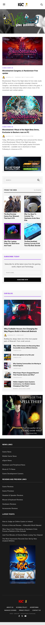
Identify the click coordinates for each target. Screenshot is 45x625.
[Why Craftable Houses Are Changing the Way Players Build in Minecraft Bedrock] (22, 313)
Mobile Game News (9, 456)
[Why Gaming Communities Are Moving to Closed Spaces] (7, 366)
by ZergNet (37, 190)
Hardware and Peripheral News (13, 465)
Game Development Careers (12, 473)
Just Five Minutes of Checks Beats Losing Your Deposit (22, 535)
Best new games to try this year (23, 355)
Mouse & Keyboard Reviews (12, 500)
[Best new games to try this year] (7, 357)
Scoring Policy (21, 607)
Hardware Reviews (9, 504)
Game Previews (8, 491)
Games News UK (7, 67)
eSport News (7, 460)
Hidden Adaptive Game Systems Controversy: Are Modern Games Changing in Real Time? (24, 384)
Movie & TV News (8, 469)
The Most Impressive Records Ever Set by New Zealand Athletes (19, 540)
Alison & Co (10, 77)
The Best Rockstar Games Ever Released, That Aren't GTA (11, 216)
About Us (10, 607)
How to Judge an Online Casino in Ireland (17, 521)
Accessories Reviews (10, 508)
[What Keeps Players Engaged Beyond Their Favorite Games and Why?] (7, 375)
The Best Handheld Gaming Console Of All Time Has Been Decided (32, 243)
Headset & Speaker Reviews (12, 495)
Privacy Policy (24, 610)
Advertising (34, 607)
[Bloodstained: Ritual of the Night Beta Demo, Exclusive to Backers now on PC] (22, 110)
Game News (6, 452)
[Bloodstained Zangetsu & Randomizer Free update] (22, 51)
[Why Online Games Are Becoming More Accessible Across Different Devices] (7, 348)
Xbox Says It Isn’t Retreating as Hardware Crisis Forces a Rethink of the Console (19, 530)
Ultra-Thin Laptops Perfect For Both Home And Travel (11, 243)
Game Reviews (7, 486)
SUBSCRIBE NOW (22, 279)
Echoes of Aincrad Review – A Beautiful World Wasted (21, 525)
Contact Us (36, 610)
